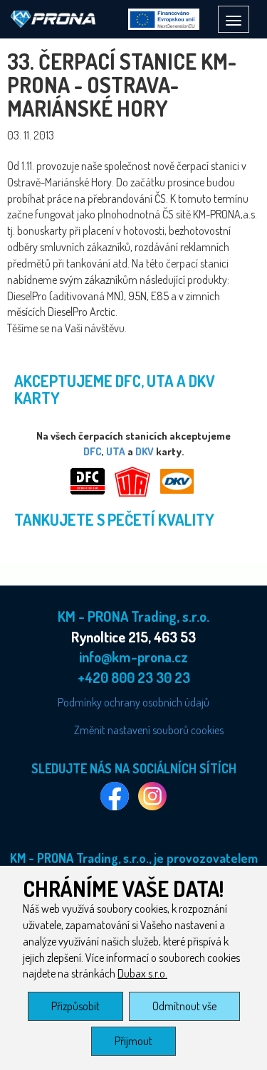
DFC (92, 451)
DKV (144, 451)
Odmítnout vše (184, 1006)
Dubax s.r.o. (142, 973)
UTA (115, 451)
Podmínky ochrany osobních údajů (133, 702)
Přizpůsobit (75, 1006)
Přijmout (133, 1041)
